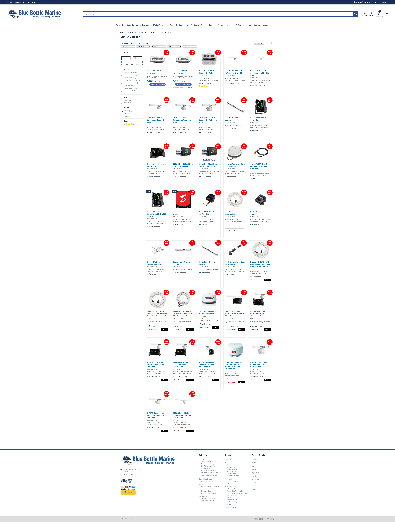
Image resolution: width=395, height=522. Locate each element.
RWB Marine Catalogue (208, 470)
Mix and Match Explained (209, 493)
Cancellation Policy (233, 469)
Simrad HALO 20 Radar (155, 71)
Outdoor (230, 25)
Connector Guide (206, 491)
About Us (228, 459)
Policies (227, 463)
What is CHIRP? (232, 489)
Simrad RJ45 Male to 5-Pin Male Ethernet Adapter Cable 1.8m (260, 166)
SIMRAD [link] (128, 103)
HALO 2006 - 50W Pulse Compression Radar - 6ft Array (156, 120)
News (33, 2)
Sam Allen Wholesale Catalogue (211, 472)
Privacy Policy (231, 471)
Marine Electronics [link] (131, 72)
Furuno (254, 486)
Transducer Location (207, 501)
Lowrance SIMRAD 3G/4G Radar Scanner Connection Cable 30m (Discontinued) (260, 264)
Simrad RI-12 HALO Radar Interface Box (208, 213)
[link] (131, 124)
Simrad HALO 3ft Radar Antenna (207, 263)
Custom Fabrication (261, 25)
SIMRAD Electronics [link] (131, 75)
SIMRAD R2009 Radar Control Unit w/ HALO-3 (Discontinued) (207, 364)
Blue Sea (254, 476)
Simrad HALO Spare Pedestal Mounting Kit (155, 263)
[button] (258, 43)
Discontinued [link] (129, 86)
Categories (127, 69)
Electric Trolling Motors (179, 25)
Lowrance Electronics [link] (131, 88)
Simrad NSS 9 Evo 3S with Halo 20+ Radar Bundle (208, 165)
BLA (253, 466)
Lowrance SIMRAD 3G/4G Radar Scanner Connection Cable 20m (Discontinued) (157, 314)
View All (254, 489)
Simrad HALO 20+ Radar (182, 71)
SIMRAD (254, 482)
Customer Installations (208, 498)
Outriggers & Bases (198, 25)
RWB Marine (256, 463)
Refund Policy (231, 473)
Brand (126, 97)
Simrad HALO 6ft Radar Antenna (233, 119)
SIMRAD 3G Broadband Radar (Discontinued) (207, 313)
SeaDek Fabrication (205, 479)
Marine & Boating (159, 25)
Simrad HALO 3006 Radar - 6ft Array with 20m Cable (234, 72)
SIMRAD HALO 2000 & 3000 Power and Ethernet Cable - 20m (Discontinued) (183, 314)
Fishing (220, 25)
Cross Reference (206, 489)
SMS (228, 483)
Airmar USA (255, 479)
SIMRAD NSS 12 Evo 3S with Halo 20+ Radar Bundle (183, 165)
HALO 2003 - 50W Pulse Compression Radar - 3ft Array (208, 120)
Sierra (254, 469)
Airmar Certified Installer (235, 491)
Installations (203, 496)
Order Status (231, 467)
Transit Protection (233, 476)
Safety (238, 25)
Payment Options (232, 481)
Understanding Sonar (234, 502)
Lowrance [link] (128, 100)
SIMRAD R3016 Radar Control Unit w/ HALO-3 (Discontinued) (181, 364)
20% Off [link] (128, 111)
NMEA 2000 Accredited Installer (237, 493)
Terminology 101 (232, 499)
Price (126, 52)
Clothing (247, 25)
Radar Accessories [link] (131, 83)
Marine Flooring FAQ (207, 481)
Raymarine (255, 473)
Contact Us (228, 479)
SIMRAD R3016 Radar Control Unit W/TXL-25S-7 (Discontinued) (234, 314)
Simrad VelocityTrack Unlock (181, 213)
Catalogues (10, 2)
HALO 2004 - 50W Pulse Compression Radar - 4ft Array (182, 120)
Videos (229, 504)
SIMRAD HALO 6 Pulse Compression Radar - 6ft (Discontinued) (182, 415)
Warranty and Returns (232, 507)
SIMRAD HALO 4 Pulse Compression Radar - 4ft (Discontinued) (156, 415)
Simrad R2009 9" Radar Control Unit (258, 119)
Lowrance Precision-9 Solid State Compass (235, 165)
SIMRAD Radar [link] (130, 78)
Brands (275, 25)
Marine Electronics (143, 25)
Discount (127, 108)
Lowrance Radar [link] (130, 91)
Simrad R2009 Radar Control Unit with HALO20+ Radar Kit (157, 214)
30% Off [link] (127, 116)
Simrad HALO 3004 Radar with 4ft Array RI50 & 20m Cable (259, 73)
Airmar (28, 2)
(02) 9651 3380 (128, 475)
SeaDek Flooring (19, 2)
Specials (130, 25)
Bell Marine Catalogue (208, 466)
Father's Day (120, 25)
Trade (375, 2)
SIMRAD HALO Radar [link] (132, 80)
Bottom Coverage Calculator (210, 487)
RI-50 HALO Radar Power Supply (259, 213)
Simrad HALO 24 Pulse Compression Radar (207, 72)
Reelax (211, 25)
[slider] (121, 62)
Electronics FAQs (230, 487)
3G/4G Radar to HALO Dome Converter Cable (235, 263)
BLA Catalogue (206, 468)
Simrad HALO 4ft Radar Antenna (181, 263)
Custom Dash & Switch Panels (209, 476)
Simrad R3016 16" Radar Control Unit (156, 165)
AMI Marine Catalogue (208, 464)
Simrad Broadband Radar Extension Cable (234, 213)
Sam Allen (255, 459)
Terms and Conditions (234, 465)
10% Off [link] (127, 113)
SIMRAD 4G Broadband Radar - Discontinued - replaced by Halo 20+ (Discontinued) (233, 365)
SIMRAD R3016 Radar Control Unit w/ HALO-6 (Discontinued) (259, 314)
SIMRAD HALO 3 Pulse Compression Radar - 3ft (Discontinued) (259, 364)
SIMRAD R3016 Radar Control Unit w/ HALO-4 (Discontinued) (155, 364)
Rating (126, 121)
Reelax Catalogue (206, 462)
